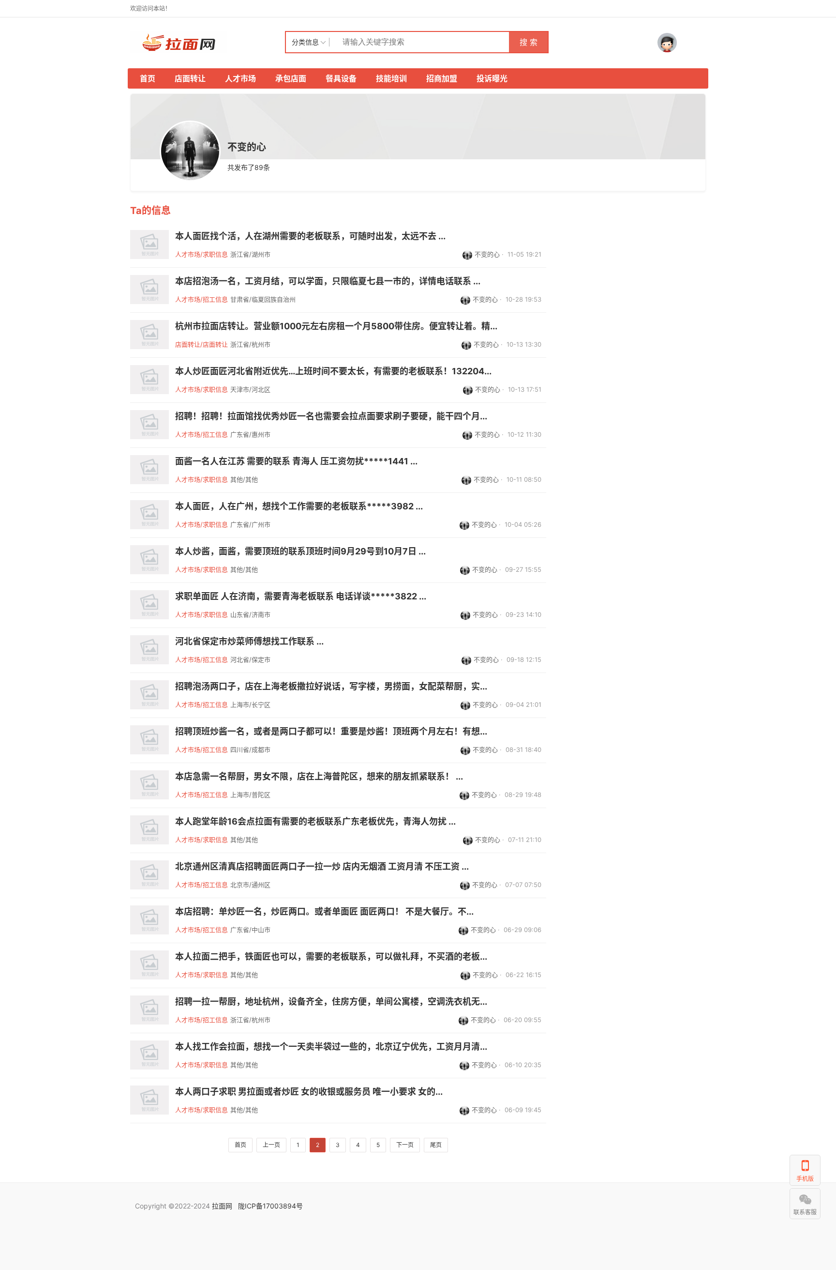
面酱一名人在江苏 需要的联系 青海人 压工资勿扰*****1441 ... (296, 461)
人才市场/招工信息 (201, 299)
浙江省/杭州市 (250, 344)
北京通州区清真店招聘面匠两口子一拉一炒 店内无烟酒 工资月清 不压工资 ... (322, 867)
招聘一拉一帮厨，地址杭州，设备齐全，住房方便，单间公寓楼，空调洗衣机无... (331, 1002)
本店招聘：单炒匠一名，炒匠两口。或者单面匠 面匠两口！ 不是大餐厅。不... (324, 912)
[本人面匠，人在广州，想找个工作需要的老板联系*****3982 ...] (149, 514)
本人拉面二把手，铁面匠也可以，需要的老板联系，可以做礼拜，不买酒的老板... (331, 957)
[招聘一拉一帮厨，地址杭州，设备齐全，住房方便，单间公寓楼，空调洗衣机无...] (149, 1010)
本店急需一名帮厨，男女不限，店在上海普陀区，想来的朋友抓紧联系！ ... (319, 776)
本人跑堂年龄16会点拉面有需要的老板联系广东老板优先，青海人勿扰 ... (315, 821)
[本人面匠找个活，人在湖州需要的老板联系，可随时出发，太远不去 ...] (149, 244)
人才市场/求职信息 (201, 254)
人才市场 (240, 78)
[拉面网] (207, 42)
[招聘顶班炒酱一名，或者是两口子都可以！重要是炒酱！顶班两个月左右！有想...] (149, 739)
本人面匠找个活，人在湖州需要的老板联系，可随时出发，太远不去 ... (310, 236)
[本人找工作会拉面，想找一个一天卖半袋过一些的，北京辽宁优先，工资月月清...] (149, 1055)
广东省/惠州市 (250, 434)
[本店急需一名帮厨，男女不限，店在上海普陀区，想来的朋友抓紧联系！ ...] (149, 784)
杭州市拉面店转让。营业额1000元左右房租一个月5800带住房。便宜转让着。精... (336, 326)
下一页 (405, 1144)
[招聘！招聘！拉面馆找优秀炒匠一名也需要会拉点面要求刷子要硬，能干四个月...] (149, 424)
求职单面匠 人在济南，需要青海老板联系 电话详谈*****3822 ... (300, 596)
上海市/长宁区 (250, 704)
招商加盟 (441, 78)
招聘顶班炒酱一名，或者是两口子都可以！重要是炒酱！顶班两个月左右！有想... (331, 731)
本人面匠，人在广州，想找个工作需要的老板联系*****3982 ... (299, 506)
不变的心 (487, 254)
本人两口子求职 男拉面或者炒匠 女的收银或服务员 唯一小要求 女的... (309, 1092)
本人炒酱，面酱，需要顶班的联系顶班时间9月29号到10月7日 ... (300, 551)
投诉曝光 (492, 78)
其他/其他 (244, 479)
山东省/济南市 (250, 614)
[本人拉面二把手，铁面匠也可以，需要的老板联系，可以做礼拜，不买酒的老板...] (149, 964)
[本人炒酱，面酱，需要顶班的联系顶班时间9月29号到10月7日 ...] (149, 559)
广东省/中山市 (250, 929)
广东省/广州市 (250, 524)
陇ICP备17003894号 (270, 1206)
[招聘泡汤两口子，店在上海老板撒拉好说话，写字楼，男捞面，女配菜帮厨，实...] (149, 694)
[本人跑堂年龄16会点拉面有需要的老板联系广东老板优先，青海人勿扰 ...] (149, 829)
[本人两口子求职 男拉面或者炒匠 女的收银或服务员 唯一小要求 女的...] (149, 1100)
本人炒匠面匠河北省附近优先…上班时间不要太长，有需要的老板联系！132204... (333, 371)
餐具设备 (341, 78)
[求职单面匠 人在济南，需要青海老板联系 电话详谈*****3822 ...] (149, 604)
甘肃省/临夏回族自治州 (263, 299)
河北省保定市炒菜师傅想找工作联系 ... (249, 641)
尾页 (436, 1144)
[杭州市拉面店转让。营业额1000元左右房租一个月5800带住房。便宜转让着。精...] (149, 334)
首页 (147, 78)
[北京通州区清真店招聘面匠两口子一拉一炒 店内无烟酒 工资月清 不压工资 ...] (149, 874)
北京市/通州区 (250, 884)
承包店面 (290, 78)
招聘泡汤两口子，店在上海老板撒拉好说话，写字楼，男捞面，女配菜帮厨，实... (331, 686)
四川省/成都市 (250, 749)
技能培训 (391, 78)
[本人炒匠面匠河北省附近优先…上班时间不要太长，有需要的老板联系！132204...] (149, 379)
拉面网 (222, 1206)
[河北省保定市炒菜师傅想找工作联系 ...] (149, 649)
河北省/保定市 (250, 659)
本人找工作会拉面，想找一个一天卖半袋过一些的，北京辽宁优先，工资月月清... (331, 1047)
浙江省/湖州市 (250, 254)
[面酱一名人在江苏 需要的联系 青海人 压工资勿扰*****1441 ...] (149, 469)
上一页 (271, 1144)
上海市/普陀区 (250, 794)
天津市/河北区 (250, 389)
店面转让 (190, 78)
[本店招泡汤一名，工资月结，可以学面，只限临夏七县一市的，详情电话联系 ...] (149, 289)
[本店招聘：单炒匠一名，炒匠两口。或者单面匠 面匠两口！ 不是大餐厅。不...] (149, 919)
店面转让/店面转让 (201, 344)
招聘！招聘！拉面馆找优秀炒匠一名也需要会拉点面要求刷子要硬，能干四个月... (331, 416)
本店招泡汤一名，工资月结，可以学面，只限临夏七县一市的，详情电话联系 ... (327, 281)
